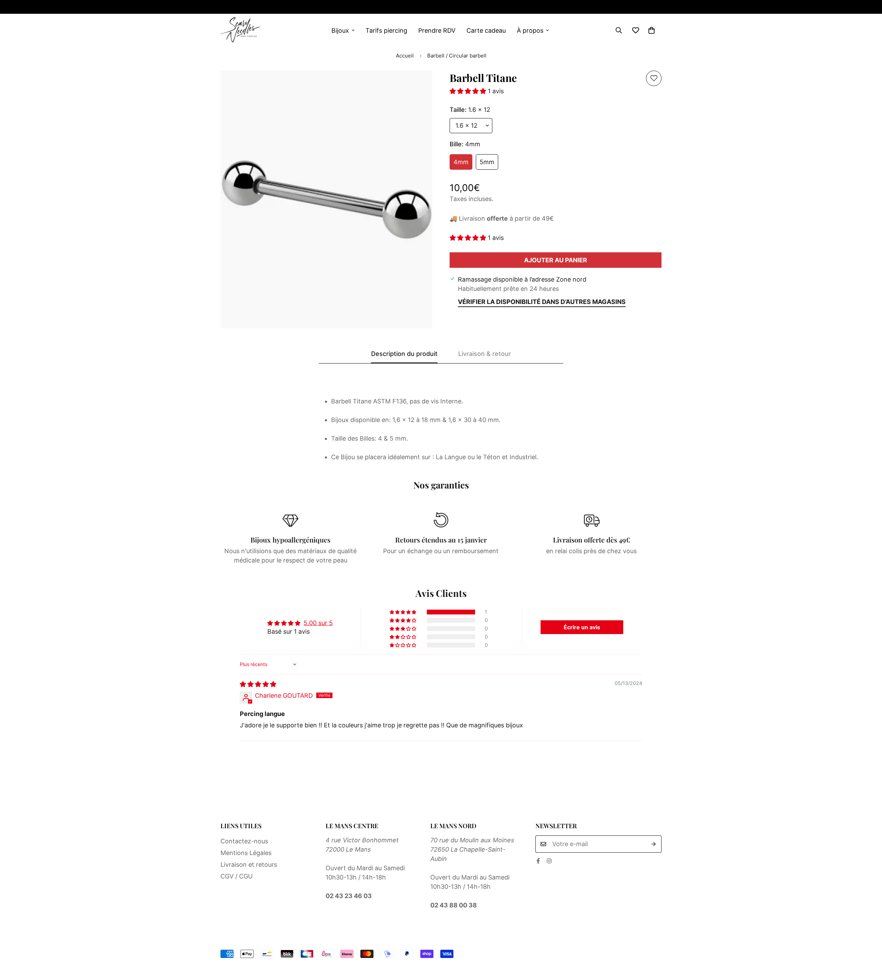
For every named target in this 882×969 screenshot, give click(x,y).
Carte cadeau (486, 30)
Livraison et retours (248, 864)
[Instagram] (245, 7)
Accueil (405, 55)
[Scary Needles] (240, 30)
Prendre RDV (436, 30)
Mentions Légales (245, 852)
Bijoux (340, 30)
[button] (651, 30)
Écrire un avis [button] (582, 627)
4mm (461, 162)
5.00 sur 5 (318, 622)
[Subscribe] (654, 844)
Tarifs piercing (386, 30)
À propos (530, 30)
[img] (258, 684)
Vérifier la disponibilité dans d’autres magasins (542, 301)
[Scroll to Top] (868, 931)
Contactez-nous (244, 841)
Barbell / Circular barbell (456, 55)
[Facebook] (223, 7)
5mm (487, 162)
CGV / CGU (236, 876)
